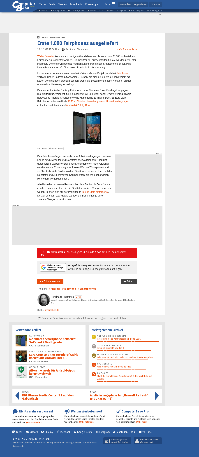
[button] (155, 4)
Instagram (104, 432)
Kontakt (28, 442)
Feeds (19, 432)
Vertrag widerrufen (55, 442)
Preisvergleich (93, 4)
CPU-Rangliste (155, 10)
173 (40, 345)
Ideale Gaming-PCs (117, 10)
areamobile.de (52, 310)
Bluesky (49, 432)
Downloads (76, 4)
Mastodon (122, 432)
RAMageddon (59, 10)
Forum (107, 4)
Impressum (17, 442)
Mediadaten (39, 442)
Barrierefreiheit (90, 442)
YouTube (147, 432)
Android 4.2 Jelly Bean (78, 105)
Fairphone (122, 73)
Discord (33, 432)
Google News (84, 432)
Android (55, 288)
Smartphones (57, 37)
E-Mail (78, 297)
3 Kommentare (51, 281)
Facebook (65, 432)
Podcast (45, 10)
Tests (52, 4)
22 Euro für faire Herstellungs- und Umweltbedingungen (98, 101)
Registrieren (140, 4)
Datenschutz (18, 446)
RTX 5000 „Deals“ (77, 10)
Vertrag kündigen (73, 442)
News (45, 37)
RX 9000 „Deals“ (97, 10)
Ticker (42, 4)
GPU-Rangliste (137, 10)
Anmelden (125, 4)
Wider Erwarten (45, 56)
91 (40, 377)
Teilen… (130, 281)
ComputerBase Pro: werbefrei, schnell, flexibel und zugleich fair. (83, 318)
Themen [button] (62, 4)
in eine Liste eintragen (94, 192)
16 (40, 361)
